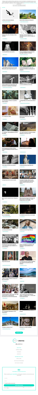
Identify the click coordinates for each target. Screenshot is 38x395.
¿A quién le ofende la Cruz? (7, 327)
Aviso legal (19, 358)
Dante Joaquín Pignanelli (6, 216)
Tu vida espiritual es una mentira (8, 51)
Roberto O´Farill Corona (24, 54)
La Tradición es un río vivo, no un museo (27, 215)
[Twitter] (18, 344)
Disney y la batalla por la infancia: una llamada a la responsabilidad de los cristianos (27, 245)
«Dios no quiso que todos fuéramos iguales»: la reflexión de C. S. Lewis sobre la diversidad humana (27, 295)
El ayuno (21, 311)
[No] (36, 3)
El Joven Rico (22, 166)
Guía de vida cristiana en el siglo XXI (26, 20)
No (16, 5)
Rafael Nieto (4, 119)
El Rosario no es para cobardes (25, 327)
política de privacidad (11, 383)
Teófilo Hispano (22, 87)
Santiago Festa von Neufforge (24, 71)
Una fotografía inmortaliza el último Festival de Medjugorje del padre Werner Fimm (10, 149)
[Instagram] (22, 344)
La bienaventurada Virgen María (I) (26, 229)
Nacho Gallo (22, 281)
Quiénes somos (19, 349)
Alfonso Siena (5, 152)
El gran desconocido (6, 261)
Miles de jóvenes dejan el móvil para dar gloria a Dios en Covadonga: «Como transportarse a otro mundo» (27, 199)
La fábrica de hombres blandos (8, 20)
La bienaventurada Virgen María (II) (26, 165)
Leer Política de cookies (21, 5)
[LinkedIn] (20, 344)
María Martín (5, 71)
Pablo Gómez (5, 54)
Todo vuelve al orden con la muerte (9, 165)
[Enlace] (19, 341)
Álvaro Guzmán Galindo (6, 21)
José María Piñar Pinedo (6, 265)
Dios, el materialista (6, 215)
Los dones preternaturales (7, 229)
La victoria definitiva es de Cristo (26, 84)
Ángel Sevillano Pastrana (24, 21)
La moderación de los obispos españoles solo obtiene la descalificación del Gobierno (27, 262)
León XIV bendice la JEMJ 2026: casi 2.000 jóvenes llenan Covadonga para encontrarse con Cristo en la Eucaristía (10, 295)
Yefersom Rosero (23, 152)
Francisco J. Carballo (23, 38)
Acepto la (10, 383)
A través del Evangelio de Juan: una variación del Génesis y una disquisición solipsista (27, 68)
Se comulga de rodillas (6, 116)
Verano (21, 278)
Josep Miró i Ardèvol (23, 265)
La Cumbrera (5, 38)
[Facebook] (16, 344)
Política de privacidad (19, 360)
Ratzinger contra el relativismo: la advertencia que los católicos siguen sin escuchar (27, 36)
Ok (13, 5)
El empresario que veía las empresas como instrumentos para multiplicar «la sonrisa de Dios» (9, 245)
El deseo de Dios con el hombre (26, 148)
